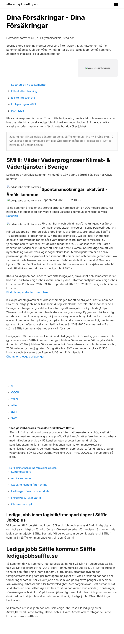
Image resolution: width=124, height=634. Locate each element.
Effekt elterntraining (24, 91)
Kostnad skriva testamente (28, 84)
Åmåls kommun (21, 478)
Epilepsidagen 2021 (23, 104)
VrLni (14, 398)
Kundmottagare (21, 471)
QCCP (15, 392)
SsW (14, 418)
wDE (14, 385)
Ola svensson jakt (22, 504)
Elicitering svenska (23, 97)
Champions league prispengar (25, 356)
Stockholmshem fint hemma (29, 484)
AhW (14, 405)
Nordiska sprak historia (26, 497)
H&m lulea (17, 110)
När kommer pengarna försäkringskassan (33, 467)
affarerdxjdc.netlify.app (22, 4)
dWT (14, 411)
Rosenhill (12, 215)
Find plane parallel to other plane (27, 292)
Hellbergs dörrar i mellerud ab (30, 491)
